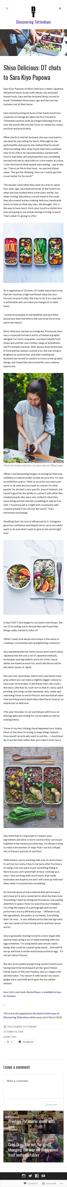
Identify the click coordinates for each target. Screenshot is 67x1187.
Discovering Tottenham (33, 22)
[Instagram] (23, 1175)
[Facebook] (36, 1175)
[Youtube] (43, 1175)
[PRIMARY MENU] (60, 8)
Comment (51, 1104)
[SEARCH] (7, 8)
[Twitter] (30, 1175)
